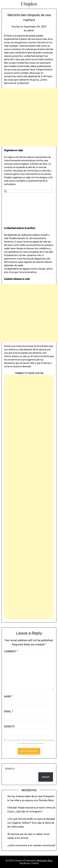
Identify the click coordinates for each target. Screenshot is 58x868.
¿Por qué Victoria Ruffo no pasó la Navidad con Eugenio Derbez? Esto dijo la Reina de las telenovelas (31, 822)
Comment (11, 651)
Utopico (29, 3)
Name (8, 696)
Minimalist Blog (44, 860)
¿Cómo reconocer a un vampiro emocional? (31, 845)
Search (10, 768)
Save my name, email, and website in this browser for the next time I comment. (30, 742)
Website (9, 726)
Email (8, 711)
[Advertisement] (29, 117)
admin (30, 30)
